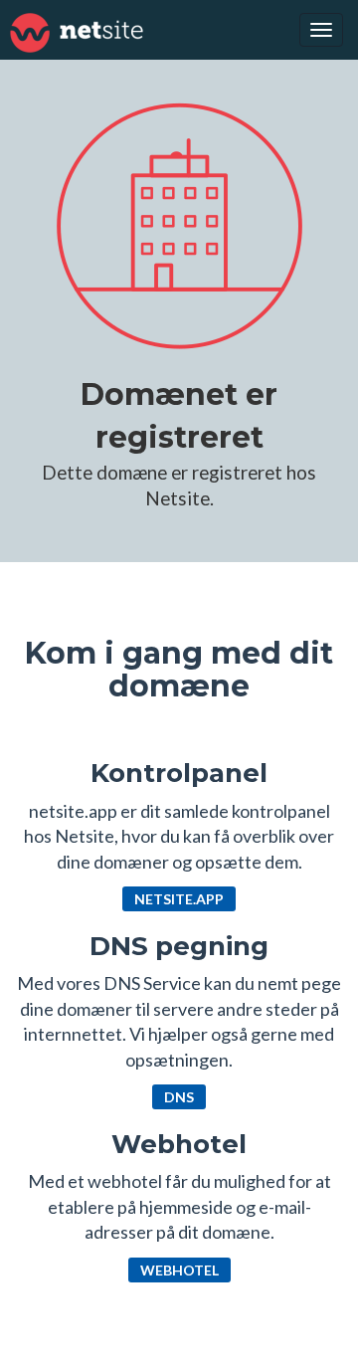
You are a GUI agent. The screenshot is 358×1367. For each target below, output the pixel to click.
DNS (179, 1096)
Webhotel (179, 1270)
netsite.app (179, 898)
